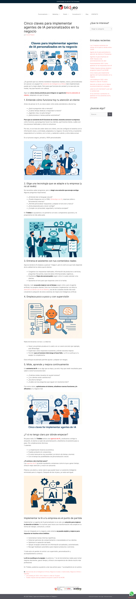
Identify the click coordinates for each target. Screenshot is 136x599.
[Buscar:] (99, 114)
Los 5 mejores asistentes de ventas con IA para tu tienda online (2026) (101, 47)
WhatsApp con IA (56, 199)
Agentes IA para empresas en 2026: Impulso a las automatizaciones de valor (99, 59)
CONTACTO (94, 14)
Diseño (65, 14)
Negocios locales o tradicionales (60, 572)
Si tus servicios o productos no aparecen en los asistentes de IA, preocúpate (100, 95)
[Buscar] (110, 114)
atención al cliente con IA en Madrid (36, 289)
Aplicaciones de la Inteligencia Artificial (37, 572)
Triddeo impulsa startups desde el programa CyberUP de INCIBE (45, 577)
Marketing (55, 14)
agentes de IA (32, 463)
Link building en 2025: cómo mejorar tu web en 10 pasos (43, 575)
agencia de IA (55, 439)
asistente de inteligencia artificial (54, 84)
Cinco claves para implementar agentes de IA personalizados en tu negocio (101, 75)
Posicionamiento (42, 14)
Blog (87, 14)
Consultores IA (76, 14)
